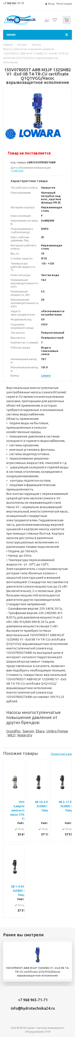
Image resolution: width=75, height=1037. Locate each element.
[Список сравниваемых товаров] (46, 22)
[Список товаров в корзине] (67, 23)
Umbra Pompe (57, 731)
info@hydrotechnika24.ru (33, 1008)
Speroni (28, 731)
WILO (11, 735)
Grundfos (13, 731)
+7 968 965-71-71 (13, 3)
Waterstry (24, 735)
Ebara (40, 731)
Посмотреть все (61, 753)
